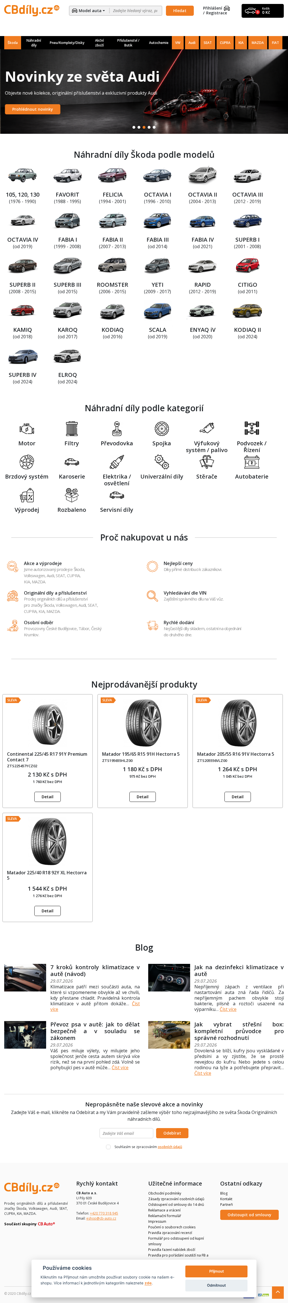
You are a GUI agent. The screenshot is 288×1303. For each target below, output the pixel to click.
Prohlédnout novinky (32, 109)
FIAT (275, 42)
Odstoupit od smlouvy (249, 1214)
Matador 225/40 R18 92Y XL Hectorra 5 (47, 875)
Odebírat (172, 1133)
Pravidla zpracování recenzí (170, 1232)
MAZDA (258, 42)
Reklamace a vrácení (164, 1210)
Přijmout (216, 1271)
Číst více (228, 1009)
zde (148, 1283)
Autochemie (158, 42)
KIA (241, 42)
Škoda (13, 42)
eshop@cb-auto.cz (101, 1218)
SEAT (208, 42)
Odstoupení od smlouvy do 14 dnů (176, 1204)
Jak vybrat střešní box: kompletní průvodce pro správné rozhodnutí (239, 1031)
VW (177, 42)
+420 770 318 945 (104, 1213)
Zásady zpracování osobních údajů (176, 1199)
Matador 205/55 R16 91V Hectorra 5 (235, 754)
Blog (224, 1193)
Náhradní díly (33, 43)
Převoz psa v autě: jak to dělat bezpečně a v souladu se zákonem (95, 1031)
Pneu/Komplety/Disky (67, 42)
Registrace (216, 13)
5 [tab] (154, 127)
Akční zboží (99, 43)
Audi (191, 42)
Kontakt (226, 1199)
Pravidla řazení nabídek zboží (171, 1249)
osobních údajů (170, 1146)
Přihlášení (212, 8)
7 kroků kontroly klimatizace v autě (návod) (95, 970)
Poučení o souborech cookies (171, 1227)
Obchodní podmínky (164, 1193)
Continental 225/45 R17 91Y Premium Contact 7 (47, 756)
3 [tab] (144, 127)
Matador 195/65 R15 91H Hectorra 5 (141, 754)
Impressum (157, 1221)
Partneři (226, 1204)
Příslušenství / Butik (128, 43)
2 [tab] (139, 127)
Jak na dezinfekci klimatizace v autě (239, 970)
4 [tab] (149, 127)
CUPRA (225, 42)
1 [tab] (133, 127)
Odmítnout (216, 1285)
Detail (47, 796)
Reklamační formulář (164, 1215)
